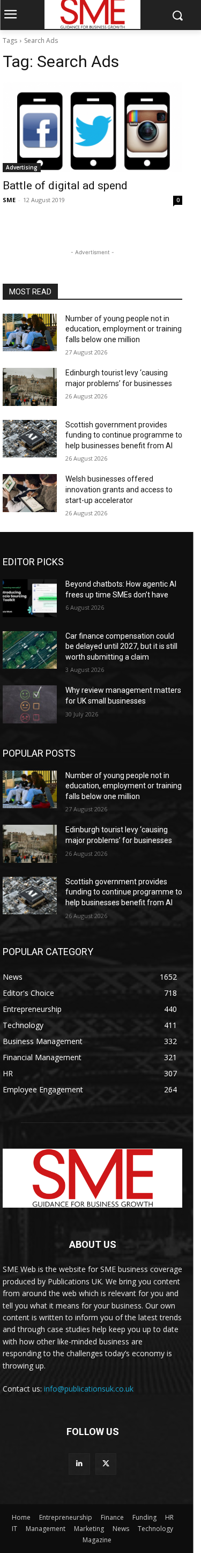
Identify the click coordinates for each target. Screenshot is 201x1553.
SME (9, 200)
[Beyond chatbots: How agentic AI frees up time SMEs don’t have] (30, 598)
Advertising (22, 167)
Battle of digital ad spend (65, 185)
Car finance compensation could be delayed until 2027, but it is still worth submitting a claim (121, 646)
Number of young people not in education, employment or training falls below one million (123, 329)
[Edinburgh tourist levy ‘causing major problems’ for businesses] (30, 386)
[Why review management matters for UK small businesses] (30, 704)
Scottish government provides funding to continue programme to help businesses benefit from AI (123, 435)
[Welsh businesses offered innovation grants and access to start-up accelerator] (30, 493)
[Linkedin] (79, 1463)
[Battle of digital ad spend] (92, 127)
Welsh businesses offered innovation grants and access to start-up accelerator (119, 489)
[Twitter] (105, 1463)
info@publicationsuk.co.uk (88, 1389)
